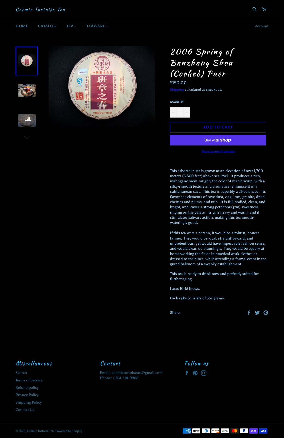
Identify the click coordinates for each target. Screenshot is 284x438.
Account (261, 26)
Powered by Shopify (68, 431)
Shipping (177, 89)
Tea (70, 26)
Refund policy (27, 387)
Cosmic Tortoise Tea (40, 9)
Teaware (96, 26)
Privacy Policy (27, 395)
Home (22, 26)
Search (21, 372)
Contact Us (25, 409)
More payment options (218, 151)
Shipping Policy (29, 402)
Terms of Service (29, 380)
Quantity (177, 101)
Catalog (47, 26)
